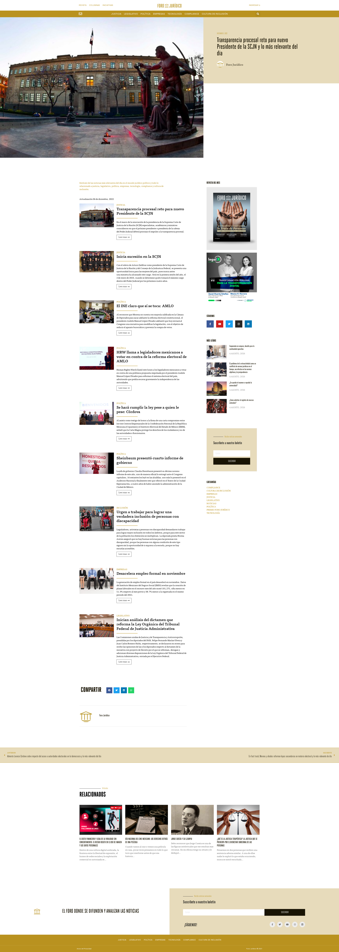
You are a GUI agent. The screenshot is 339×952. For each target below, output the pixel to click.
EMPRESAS (122, 570)
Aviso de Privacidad (84, 948)
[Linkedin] (248, 324)
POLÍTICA (121, 302)
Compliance (191, 14)
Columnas (94, 5)
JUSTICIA (121, 205)
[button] (258, 14)
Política (145, 14)
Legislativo (131, 14)
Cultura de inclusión (215, 14)
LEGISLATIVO (123, 616)
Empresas (159, 14)
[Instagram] (238, 324)
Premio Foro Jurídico (218, 510)
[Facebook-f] (210, 324)
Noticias (211, 504)
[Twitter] (229, 324)
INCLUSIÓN (122, 508)
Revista (82, 5)
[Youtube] (219, 324)
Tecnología (175, 14)
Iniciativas (107, 5)
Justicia (116, 14)
